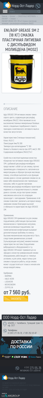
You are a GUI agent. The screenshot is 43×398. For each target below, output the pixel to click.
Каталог (12, 16)
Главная (4, 16)
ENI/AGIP (5, 18)
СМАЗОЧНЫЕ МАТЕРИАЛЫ (27, 16)
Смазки (13, 18)
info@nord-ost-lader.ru (30, 370)
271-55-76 (18, 332)
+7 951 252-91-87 (30, 332)
